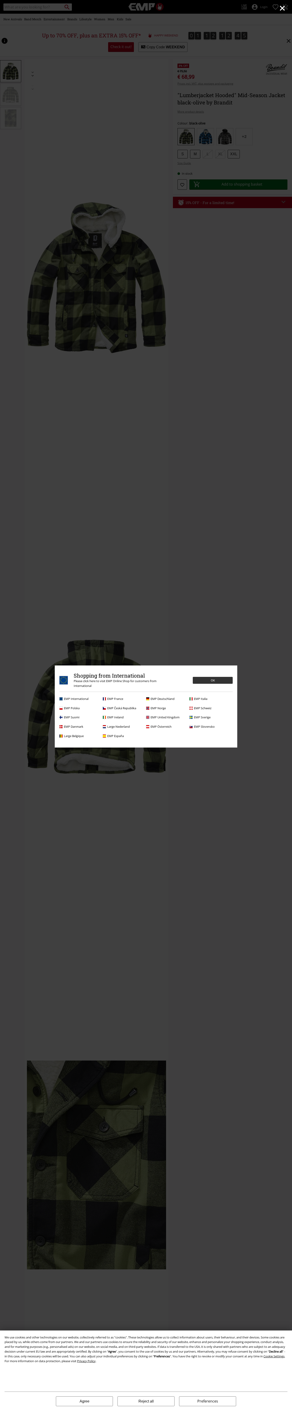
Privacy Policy (86, 1361)
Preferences (207, 1401)
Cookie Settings (273, 1356)
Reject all (146, 1401)
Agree (84, 1401)
